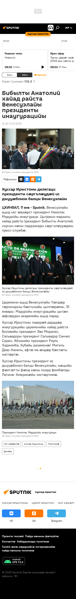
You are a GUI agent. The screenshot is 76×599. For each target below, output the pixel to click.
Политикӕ (53, 443)
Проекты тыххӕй (13, 536)
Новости (10, 57)
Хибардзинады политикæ (33, 541)
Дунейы (8, 451)
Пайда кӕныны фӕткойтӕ (42, 536)
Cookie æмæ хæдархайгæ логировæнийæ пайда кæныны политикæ (28, 548)
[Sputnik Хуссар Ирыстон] (11, 29)
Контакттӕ (8, 541)
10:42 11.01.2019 (11, 123)
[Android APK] (14, 561)
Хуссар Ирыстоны (33, 443)
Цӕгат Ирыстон (43, 503)
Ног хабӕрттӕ (11, 443)
